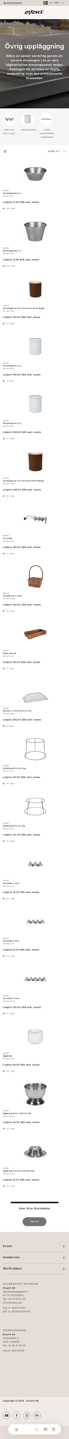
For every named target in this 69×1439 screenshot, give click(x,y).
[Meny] (16, 1429)
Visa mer (34, 1222)
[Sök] (36, 1429)
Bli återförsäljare (13, 3)
